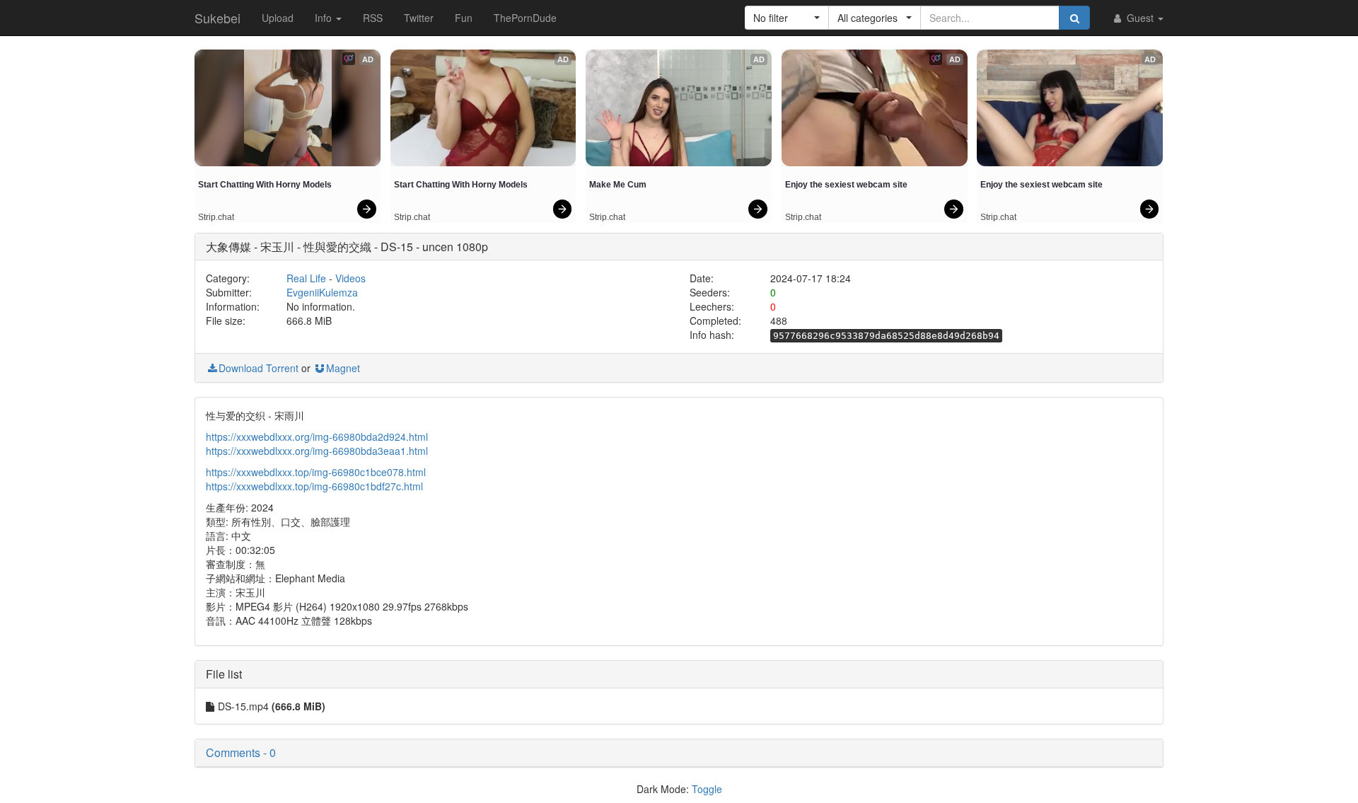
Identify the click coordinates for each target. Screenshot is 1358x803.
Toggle (707, 789)
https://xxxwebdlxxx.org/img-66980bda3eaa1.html (317, 451)
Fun (463, 18)
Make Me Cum (617, 185)
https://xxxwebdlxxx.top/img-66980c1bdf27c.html (314, 486)
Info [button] (325, 18)
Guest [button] (1140, 18)
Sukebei (217, 17)
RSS (373, 18)
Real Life (306, 278)
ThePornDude (525, 18)
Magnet (343, 368)
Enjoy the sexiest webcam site (846, 185)
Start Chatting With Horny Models (265, 185)
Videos (350, 278)
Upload (278, 18)
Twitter (419, 18)
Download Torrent (258, 368)
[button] (787, 18)
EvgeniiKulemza (322, 292)
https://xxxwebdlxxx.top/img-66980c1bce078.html (316, 472)
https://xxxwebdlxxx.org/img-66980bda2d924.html (317, 436)
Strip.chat (216, 217)
